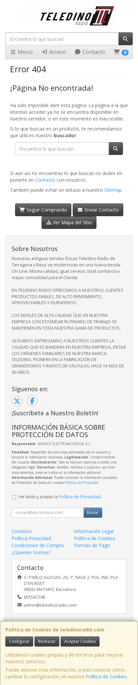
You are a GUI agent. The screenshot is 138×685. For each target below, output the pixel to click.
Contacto (93, 52)
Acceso (57, 52)
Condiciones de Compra (38, 545)
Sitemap (113, 190)
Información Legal (94, 531)
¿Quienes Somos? (31, 552)
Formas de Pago (92, 545)
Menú (24, 52)
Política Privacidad (31, 538)
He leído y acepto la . (60, 497)
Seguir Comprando (46, 209)
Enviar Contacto (101, 209)
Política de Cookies (106, 676)
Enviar (92, 512)
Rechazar (47, 641)
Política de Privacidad (82, 482)
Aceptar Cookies (80, 641)
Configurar (19, 641)
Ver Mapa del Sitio (72, 222)
